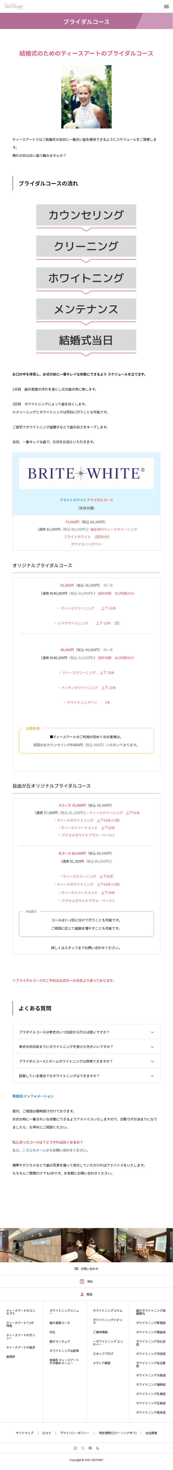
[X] (82, 1448)
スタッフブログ (103, 1353)
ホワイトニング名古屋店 (151, 1364)
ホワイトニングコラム (107, 1310)
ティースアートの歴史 (20, 1347)
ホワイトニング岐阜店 (151, 1412)
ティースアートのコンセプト (20, 1312)
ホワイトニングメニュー (64, 1312)
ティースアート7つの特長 (20, 1324)
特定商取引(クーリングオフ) (118, 1433)
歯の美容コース (60, 1322)
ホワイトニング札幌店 (151, 1393)
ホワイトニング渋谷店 (151, 1353)
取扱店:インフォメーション (33, 1095)
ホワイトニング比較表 (64, 1350)
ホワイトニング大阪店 (151, 1375)
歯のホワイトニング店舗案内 (151, 1312)
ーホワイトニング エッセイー (108, 1343)
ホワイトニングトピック (107, 1321)
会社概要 (151, 1433)
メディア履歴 (101, 1362)
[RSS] (97, 1448)
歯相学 (10, 1356)
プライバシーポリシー (75, 1433)
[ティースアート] (16, 6)
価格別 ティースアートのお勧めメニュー (64, 1361)
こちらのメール (34, 1150)
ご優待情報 (100, 1332)
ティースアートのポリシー (20, 1336)
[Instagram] (75, 1448)
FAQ (52, 1332)
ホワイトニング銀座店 (151, 1332)
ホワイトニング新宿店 (151, 1322)
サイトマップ (25, 1433)
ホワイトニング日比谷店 (151, 1343)
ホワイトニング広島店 (151, 1403)
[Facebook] (90, 1448)
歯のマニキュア (60, 1341)
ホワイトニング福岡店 (151, 1384)
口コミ (46, 1433)
